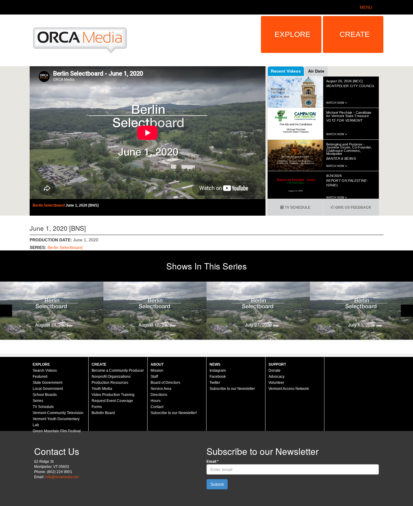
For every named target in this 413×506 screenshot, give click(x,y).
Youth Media (102, 389)
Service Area (161, 389)
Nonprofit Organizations (111, 376)
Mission (157, 370)
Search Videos (45, 370)
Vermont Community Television (58, 413)
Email (213, 461)
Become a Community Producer (118, 370)
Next (407, 311)
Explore (293, 34)
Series (38, 401)
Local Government (48, 389)
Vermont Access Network (288, 389)
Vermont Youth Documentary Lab (56, 422)
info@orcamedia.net (62, 477)
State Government (47, 382)
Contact (157, 407)
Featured (40, 376)
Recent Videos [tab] (286, 71)
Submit (217, 484)
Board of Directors (165, 382)
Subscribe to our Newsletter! (174, 413)
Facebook (218, 376)
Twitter (215, 382)
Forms (97, 407)
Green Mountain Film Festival (57, 431)
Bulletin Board (103, 413)
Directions (159, 395)
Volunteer (276, 382)
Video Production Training (113, 395)
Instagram (218, 370)
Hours (156, 401)
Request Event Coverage (112, 401)
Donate (274, 370)
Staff (154, 376)
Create (355, 34)
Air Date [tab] (316, 71)
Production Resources (110, 382)
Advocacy (276, 376)
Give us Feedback (352, 207)
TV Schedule (297, 207)
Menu (366, 7)
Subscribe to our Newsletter (232, 389)
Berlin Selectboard (49, 205)
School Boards (45, 395)
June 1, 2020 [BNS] (82, 205)
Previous (6, 311)
